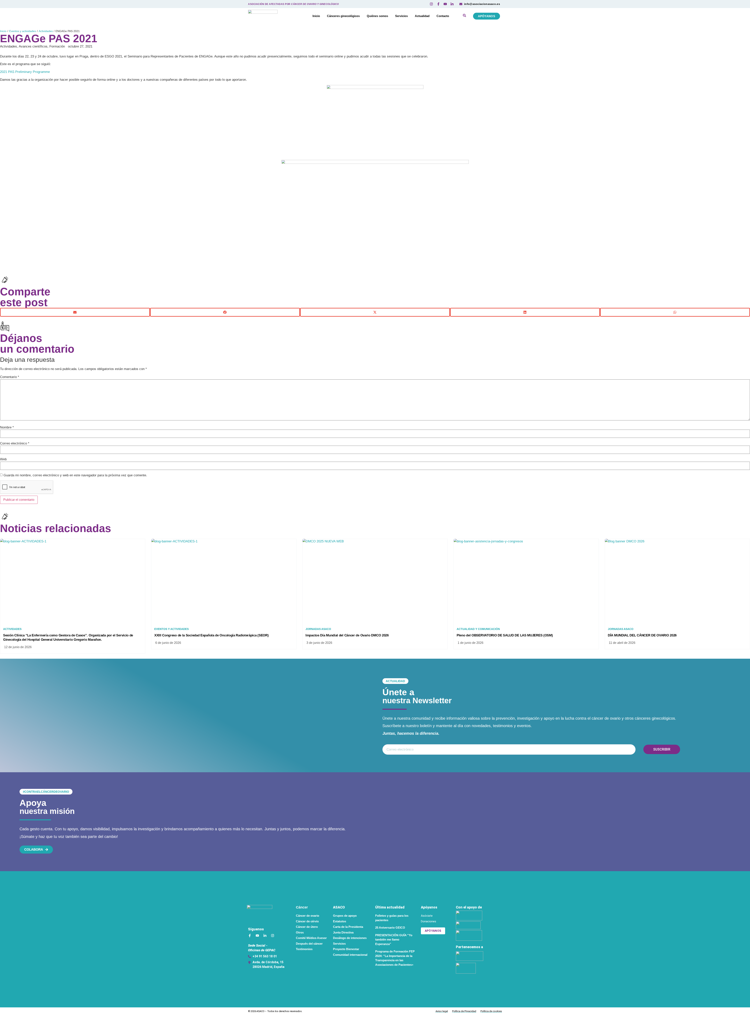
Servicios (401, 16)
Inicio (316, 16)
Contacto (443, 16)
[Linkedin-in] (265, 935)
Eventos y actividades (22, 31)
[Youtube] (257, 935)
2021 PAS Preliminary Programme (25, 72)
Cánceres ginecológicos (343, 16)
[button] (75, 312)
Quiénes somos (377, 16)
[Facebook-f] (249, 935)
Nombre (7, 427)
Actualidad (422, 16)
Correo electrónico (14, 443)
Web (3, 459)
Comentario (9, 377)
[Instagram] (272, 935)
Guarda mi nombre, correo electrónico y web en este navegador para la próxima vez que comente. (75, 475)
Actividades (46, 31)
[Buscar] (464, 16)
